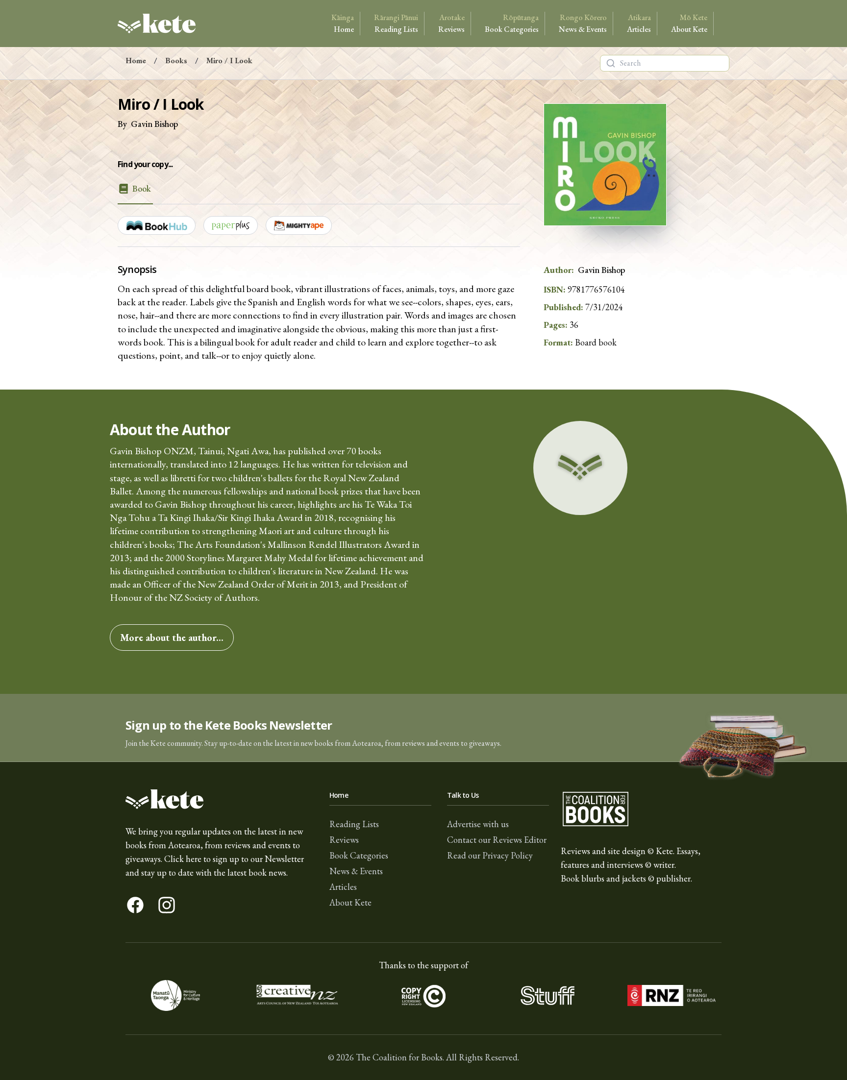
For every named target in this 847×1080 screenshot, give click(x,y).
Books (176, 60)
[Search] (611, 63)
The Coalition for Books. (400, 1057)
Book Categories (512, 23)
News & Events (583, 23)
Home (342, 23)
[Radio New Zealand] (671, 995)
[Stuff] (547, 995)
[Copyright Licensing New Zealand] (424, 995)
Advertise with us (478, 824)
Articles (639, 23)
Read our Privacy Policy (490, 855)
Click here (182, 858)
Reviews (451, 23)
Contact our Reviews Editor (497, 839)
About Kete (689, 23)
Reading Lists (396, 23)
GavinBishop (154, 123)
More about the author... (172, 637)
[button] (423, 728)
